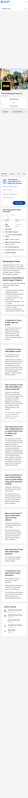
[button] (27, 2)
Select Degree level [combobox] (8, 197)
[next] (26, 174)
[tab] (4, 174)
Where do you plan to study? (10, 186)
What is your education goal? (10, 194)
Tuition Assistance (13, 296)
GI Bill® (21, 290)
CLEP (11, 307)
